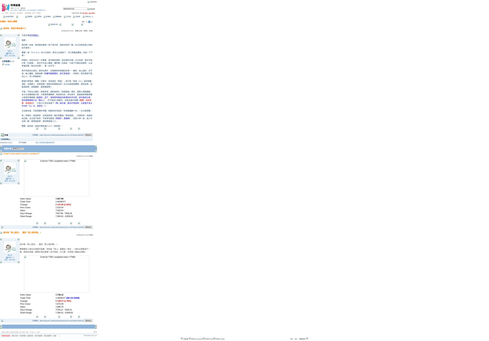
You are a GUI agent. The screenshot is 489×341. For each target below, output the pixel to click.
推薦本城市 (22, 10)
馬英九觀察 (12, 21)
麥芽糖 (7, 65)
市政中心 (89, 17)
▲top (95, 332)
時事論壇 (15, 5)
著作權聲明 (39, 336)
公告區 (68, 17)
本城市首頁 (9, 17)
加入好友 (12, 56)
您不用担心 (34, 35)
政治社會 (12, 13)
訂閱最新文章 (41, 10)
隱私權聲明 (48, 336)
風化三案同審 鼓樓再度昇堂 (45, 143)
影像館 (48, 17)
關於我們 (15, 336)
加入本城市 (14, 10)
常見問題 (23, 336)
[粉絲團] (182, 338)
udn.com (94, 335)
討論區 (20, 17)
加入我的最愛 (31, 10)
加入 (296, 339)
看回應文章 (54, 24)
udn (3, 13)
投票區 (39, 17)
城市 (7, 13)
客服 (54, 336)
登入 (292, 339)
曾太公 (10, 51)
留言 (6, 56)
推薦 (91, 31)
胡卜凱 (17, 8)
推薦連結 (58, 17)
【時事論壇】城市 (29, 13)
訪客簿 (77, 17)
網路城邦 (93, 2)
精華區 (29, 17)
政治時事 (19, 13)
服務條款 (30, 336)
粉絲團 (186, 339)
